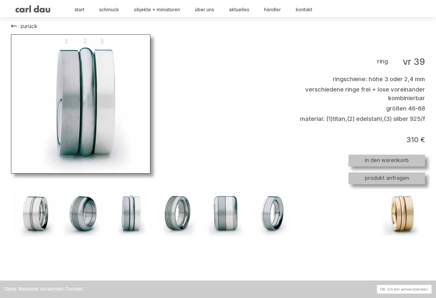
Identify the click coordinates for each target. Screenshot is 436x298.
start (79, 9)
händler (272, 9)
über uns (204, 9)
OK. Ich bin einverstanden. (404, 289)
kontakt (304, 9)
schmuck (109, 9)
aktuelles (239, 9)
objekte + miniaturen (157, 9)
